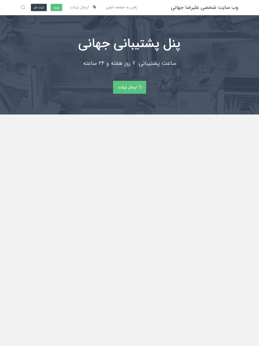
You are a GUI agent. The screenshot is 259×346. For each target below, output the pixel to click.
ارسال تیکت (81, 7)
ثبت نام (39, 7)
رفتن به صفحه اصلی (121, 7)
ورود (56, 7)
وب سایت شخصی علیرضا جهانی (204, 7)
